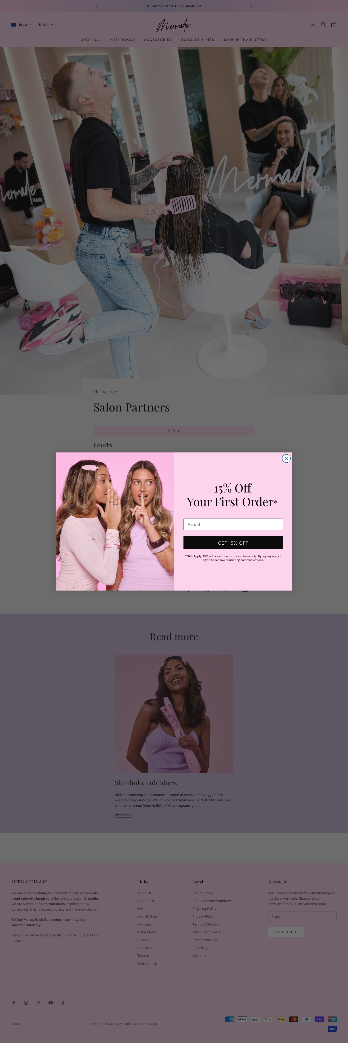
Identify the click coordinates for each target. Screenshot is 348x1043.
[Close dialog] (286, 458)
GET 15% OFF (233, 543)
